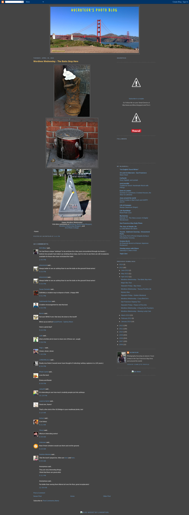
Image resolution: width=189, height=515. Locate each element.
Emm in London (125, 191)
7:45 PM (42, 354)
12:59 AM (43, 488)
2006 (121, 344)
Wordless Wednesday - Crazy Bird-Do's (134, 298)
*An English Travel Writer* (129, 169)
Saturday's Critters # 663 (128, 250)
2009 (121, 335)
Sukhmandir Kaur (45, 301)
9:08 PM (42, 383)
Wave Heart (124, 175)
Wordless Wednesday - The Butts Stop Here (55, 61)
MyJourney (124, 216)
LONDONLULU (44, 360)
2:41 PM (57, 236)
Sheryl (41, 430)
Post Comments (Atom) (51, 501)
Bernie (41, 313)
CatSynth (123, 178)
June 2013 (125, 270)
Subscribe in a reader (136, 99)
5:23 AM (42, 449)
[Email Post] (60, 236)
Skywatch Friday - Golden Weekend (133, 295)
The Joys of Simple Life (128, 226)
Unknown (42, 442)
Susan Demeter (44, 289)
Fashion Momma (45, 454)
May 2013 (125, 274)
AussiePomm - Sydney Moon (63, 322)
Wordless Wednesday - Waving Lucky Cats (136, 311)
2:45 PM (42, 260)
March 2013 (125, 315)
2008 (121, 338)
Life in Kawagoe (125, 205)
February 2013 (126, 318)
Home (72, 496)
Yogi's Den (123, 254)
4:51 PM (42, 296)
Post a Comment (39, 493)
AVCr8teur (42, 248)
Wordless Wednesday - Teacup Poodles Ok (136, 289)
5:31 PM (42, 475)
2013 (121, 267)
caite (41, 336)
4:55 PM (42, 308)
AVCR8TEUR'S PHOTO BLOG (94, 10)
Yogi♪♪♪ (42, 348)
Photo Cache (43, 372)
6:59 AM (42, 437)
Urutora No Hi (125, 241)
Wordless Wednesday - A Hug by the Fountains (137, 308)
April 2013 (125, 277)
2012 (121, 325)
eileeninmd (43, 265)
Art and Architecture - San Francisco (133, 173)
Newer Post (37, 496)
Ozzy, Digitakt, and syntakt (129, 180)
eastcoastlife (124, 183)
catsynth (42, 389)
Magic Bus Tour (126, 283)
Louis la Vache (44, 401)
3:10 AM (42, 413)
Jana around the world (128, 198)
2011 (121, 329)
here (66, 458)
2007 (121, 341)
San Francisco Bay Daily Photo (131, 223)
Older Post (107, 496)
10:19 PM (43, 395)
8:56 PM (42, 366)
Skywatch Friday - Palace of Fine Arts (134, 305)
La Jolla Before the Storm (128, 228)
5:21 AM (42, 425)
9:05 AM (42, 461)
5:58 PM (42, 342)
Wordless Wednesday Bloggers (70, 226)
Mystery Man (125, 292)
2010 (121, 332)
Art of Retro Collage (72, 228)
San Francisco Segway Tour (131, 302)
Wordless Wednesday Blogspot (81, 224)
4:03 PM (42, 272)
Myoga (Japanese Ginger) (129, 207)
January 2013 (126, 321)
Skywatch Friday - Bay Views (131, 286)
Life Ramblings (125, 211)
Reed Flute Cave (126, 212)
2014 (121, 264)
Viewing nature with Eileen (129, 248)
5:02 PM (42, 330)
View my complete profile (138, 364)
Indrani (41, 418)
